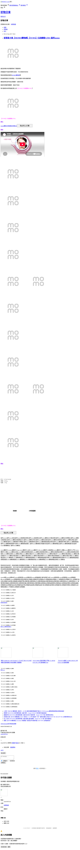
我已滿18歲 (3, 846)
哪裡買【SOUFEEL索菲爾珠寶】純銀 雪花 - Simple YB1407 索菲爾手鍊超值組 (25, 713)
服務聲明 (55, 828)
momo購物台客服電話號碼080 (9, 126)
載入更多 (3, 753)
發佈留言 (3, 762)
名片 (5, 31)
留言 (17, 743)
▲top (2, 750)
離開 (9, 846)
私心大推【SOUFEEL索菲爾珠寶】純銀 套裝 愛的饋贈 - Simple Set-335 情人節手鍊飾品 (27, 718)
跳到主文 (3, 16)
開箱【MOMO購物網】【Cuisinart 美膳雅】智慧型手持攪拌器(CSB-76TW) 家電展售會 (27, 720)
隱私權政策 (48, 828)
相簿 (5, 27)
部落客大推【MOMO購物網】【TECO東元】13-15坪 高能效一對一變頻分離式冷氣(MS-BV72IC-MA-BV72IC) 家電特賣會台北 (38, 716)
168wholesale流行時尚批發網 (8, 723)
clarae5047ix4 (4, 734)
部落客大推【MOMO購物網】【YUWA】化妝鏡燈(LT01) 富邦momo (32, 38)
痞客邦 (14, 743)
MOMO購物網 (16, 75)
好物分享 (6, 12)
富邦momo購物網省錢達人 (6, 626)
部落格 (6, 29)
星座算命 (12, 747)
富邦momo (3, 670)
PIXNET (28, 828)
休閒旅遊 (13, 24)
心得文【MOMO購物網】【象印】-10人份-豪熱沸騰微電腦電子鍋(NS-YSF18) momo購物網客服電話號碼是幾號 (34, 711)
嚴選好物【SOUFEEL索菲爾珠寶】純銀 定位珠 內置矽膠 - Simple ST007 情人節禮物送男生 (28, 715)
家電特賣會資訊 (4, 602)
